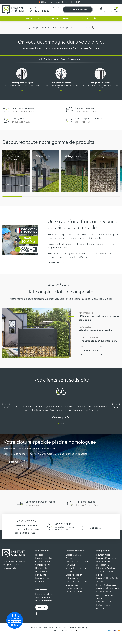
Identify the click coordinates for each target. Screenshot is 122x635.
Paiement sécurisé (43, 558)
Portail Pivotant (103, 605)
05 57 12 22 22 (63, 524)
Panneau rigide (103, 554)
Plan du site (40, 575)
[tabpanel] (61, 412)
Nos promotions (42, 571)
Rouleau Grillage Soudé (106, 585)
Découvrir (14, 461)
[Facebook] (36, 614)
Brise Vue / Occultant (106, 568)
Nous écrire (95, 527)
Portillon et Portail (81, 18)
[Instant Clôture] (13, 9)
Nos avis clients (42, 568)
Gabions (65, 18)
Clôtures (29, 18)
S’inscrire (41, 607)
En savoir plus (91, 350)
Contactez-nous (42, 565)
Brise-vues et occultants (48, 18)
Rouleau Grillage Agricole (107, 588)
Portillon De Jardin (104, 601)
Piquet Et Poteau (103, 591)
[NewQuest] (76, 630)
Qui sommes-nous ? (44, 561)
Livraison (39, 554)
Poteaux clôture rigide (106, 558)
